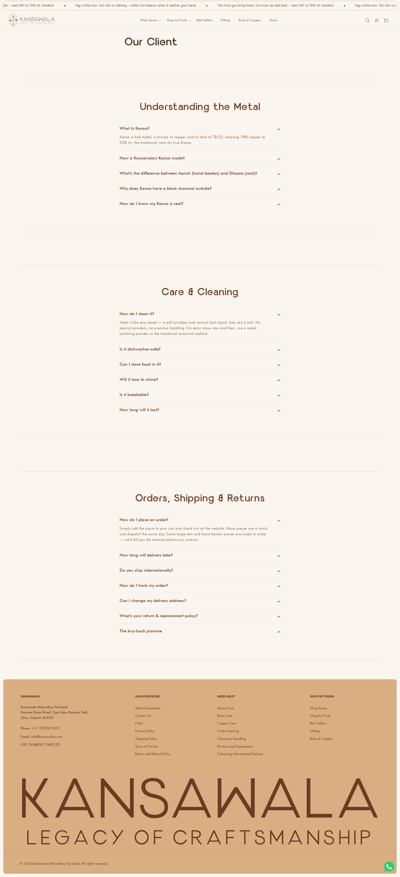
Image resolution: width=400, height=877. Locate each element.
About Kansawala (147, 708)
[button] (149, 20)
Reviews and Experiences (235, 746)
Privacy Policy (145, 731)
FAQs (139, 723)
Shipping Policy (146, 738)
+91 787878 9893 (45, 728)
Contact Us (143, 715)
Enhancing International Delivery (240, 753)
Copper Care (226, 723)
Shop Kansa (318, 708)
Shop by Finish (320, 715)
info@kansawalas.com (46, 736)
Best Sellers (318, 723)
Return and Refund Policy (152, 753)
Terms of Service (146, 746)
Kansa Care (225, 708)
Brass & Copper (321, 738)
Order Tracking (228, 731)
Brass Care (224, 715)
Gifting (315, 731)
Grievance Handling (231, 738)
